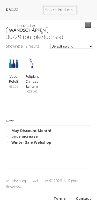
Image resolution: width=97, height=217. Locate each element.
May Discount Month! (31, 130)
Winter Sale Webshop (31, 142)
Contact (83, 198)
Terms (60, 198)
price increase (24, 136)
